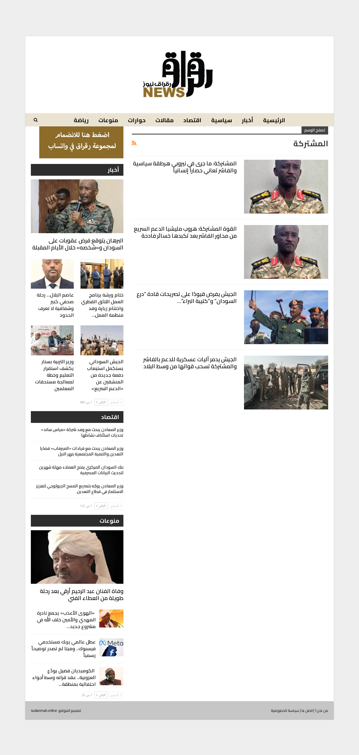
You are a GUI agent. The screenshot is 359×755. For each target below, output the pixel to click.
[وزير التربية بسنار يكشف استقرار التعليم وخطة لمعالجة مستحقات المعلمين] (52, 340)
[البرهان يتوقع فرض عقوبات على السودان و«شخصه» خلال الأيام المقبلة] (77, 206)
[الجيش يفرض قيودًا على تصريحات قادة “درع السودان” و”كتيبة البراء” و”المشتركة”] (286, 317)
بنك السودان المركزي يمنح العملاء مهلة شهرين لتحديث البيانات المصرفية (81, 470)
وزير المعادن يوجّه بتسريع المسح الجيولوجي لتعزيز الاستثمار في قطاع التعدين (79, 488)
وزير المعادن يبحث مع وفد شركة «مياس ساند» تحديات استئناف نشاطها (82, 432)
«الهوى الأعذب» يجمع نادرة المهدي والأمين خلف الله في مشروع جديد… (66, 619)
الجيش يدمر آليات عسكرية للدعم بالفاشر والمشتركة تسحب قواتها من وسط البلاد (190, 362)
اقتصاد (192, 120)
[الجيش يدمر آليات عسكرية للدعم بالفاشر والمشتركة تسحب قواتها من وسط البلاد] (286, 382)
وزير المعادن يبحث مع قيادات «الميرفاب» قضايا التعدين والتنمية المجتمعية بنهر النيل (81, 451)
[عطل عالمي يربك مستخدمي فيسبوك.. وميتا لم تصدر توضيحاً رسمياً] (111, 647)
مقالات (164, 120)
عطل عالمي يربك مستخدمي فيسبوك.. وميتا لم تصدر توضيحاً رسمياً (63, 648)
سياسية (221, 120)
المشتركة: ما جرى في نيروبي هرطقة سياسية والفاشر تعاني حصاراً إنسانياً (185, 166)
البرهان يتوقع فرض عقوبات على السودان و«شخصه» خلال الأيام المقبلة (77, 244)
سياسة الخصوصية (285, 710)
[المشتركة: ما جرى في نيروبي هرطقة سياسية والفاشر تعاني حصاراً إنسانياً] (286, 187)
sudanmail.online (44, 710)
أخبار (247, 120)
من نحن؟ (321, 710)
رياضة (81, 120)
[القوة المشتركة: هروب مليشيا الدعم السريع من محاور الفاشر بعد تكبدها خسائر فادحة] (286, 252)
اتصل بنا (307, 710)
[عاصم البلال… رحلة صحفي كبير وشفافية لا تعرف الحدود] (52, 274)
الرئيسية (274, 120)
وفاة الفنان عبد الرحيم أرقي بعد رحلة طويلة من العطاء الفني (81, 594)
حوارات (137, 120)
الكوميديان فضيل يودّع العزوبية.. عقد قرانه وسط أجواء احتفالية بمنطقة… (64, 677)
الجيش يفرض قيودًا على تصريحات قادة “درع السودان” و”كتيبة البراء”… (187, 297)
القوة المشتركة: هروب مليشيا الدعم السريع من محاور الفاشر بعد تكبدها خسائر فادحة (185, 232)
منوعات (108, 120)
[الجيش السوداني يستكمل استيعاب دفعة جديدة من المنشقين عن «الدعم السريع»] (101, 340)
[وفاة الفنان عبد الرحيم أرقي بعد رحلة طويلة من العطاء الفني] (77, 557)
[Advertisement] (179, 13)
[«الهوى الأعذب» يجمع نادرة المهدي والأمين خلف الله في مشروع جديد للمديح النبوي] (111, 618)
